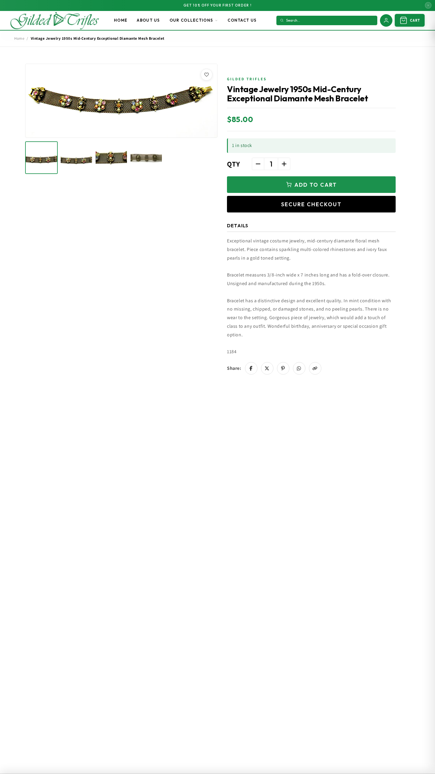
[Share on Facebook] (251, 368)
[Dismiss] (428, 5)
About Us (148, 20)
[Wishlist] (206, 75)
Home (120, 20)
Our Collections (191, 20)
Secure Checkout (311, 204)
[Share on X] (267, 368)
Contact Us (242, 20)
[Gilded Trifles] (54, 20)
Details (237, 225)
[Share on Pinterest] (283, 368)
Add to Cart (315, 184)
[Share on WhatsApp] (299, 368)
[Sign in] (386, 20)
